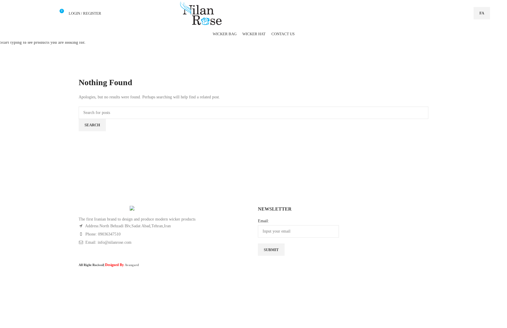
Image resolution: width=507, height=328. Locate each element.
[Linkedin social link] (34, 13)
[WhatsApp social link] (40, 13)
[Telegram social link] (47, 13)
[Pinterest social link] (27, 13)
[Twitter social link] (20, 13)
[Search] (466, 13)
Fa (481, 13)
